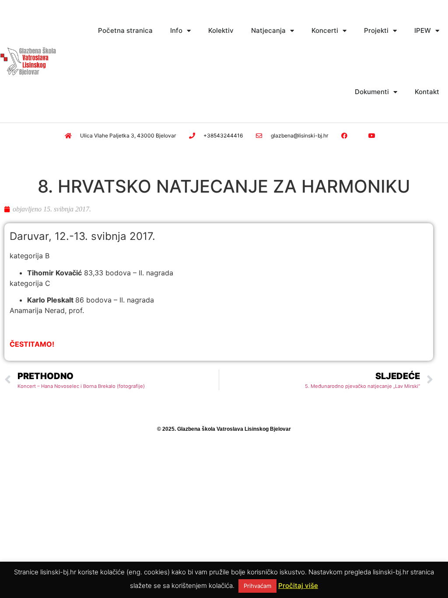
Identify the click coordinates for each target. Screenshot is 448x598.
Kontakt (427, 92)
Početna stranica (125, 30)
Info (176, 30)
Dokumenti (372, 92)
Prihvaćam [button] (257, 585)
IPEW (422, 30)
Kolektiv (221, 30)
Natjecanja (268, 30)
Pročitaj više (298, 585)
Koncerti (325, 30)
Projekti (376, 30)
